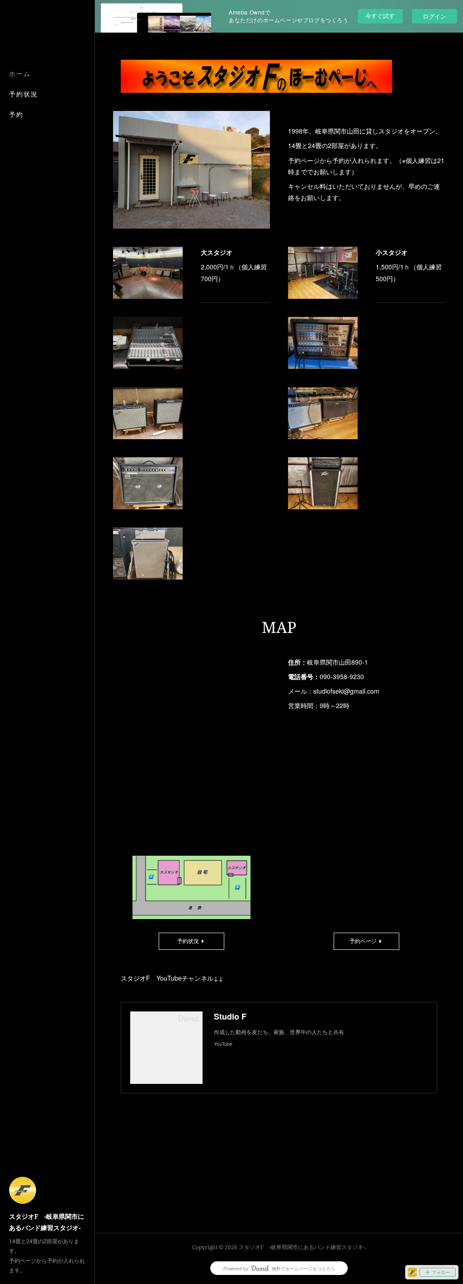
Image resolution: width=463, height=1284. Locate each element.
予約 (16, 114)
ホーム (20, 73)
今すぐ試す (380, 15)
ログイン (434, 16)
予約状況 (23, 94)
